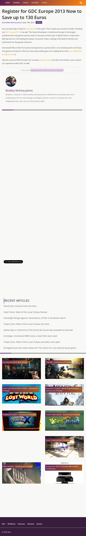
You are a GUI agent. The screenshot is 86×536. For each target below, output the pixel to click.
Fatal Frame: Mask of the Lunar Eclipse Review (25, 312)
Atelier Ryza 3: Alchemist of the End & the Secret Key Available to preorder (38, 330)
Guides (25, 3)
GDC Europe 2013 (12, 32)
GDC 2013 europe (49, 70)
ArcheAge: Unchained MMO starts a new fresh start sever (30, 336)
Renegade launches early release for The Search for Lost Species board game (40, 348)
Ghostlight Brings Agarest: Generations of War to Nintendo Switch (35, 318)
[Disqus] (42, 142)
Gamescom (31, 29)
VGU (3, 524)
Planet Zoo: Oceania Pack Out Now (20, 306)
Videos (44, 3)
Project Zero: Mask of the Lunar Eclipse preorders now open (32, 342)
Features (34, 3)
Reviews (16, 3)
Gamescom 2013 (36, 70)
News (8, 3)
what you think (45, 60)
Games (39, 524)
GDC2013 (60, 70)
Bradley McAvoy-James (13, 22)
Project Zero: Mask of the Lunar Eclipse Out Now (26, 324)
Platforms (11, 524)
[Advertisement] (42, 244)
